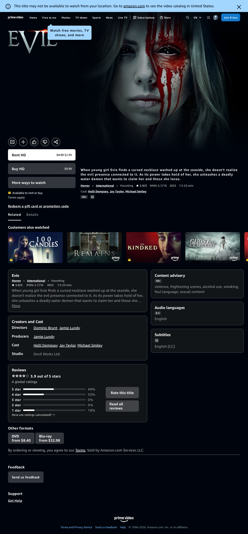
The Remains (94, 247)
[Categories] (208, 17)
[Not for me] (45, 142)
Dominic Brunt (45, 328)
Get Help (15, 501)
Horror (85, 185)
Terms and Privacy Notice (76, 527)
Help (123, 527)
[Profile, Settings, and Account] (215, 17)
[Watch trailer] (12, 142)
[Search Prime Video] (187, 17)
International (105, 185)
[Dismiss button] (239, 7)
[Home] (15, 17)
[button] (33, 414)
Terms (80, 450)
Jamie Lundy (69, 328)
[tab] (14, 214)
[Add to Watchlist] (23, 142)
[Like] (34, 142)
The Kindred (153, 247)
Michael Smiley (136, 191)
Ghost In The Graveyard (212, 247)
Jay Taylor (117, 191)
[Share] (56, 142)
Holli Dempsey (98, 191)
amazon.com (134, 6)
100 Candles (35, 247)
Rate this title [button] (122, 392)
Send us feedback (106, 527)
